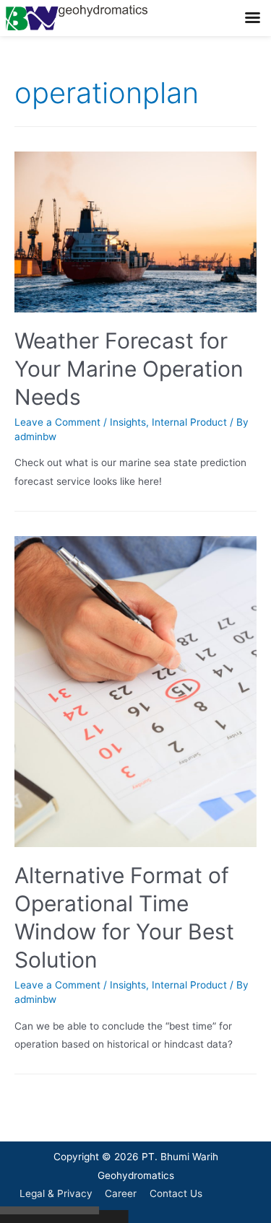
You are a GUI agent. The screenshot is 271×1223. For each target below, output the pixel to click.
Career (121, 1193)
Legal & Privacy (56, 1193)
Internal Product (189, 422)
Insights (128, 422)
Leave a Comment (57, 422)
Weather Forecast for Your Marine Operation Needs (129, 369)
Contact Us (176, 1193)
